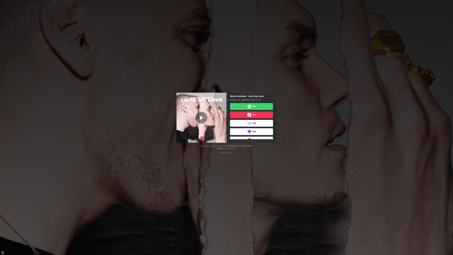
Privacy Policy (233, 146)
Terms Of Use (247, 146)
